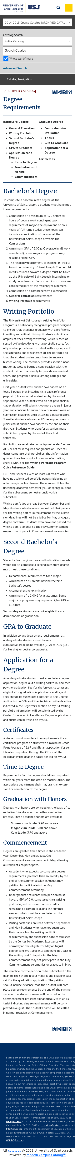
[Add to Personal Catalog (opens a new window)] (54, 92)
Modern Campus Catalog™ (46, 1155)
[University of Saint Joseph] (21, 7)
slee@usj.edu (13, 1121)
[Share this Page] (59, 92)
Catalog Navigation (19, 79)
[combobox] (37, 22)
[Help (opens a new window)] (69, 92)
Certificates (47, 159)
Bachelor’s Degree (16, 122)
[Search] (68, 50)
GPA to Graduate (20, 148)
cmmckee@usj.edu (51, 1125)
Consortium (17, 243)
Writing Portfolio (20, 133)
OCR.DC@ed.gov (14, 1140)
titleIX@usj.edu (14, 1128)
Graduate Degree (51, 122)
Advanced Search (15, 68)
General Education (22, 128)
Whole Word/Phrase (21, 58)
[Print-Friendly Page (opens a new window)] (64, 92)
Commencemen (25, 177)
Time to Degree (26, 162)
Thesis (49, 138)
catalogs (14, 1150)
